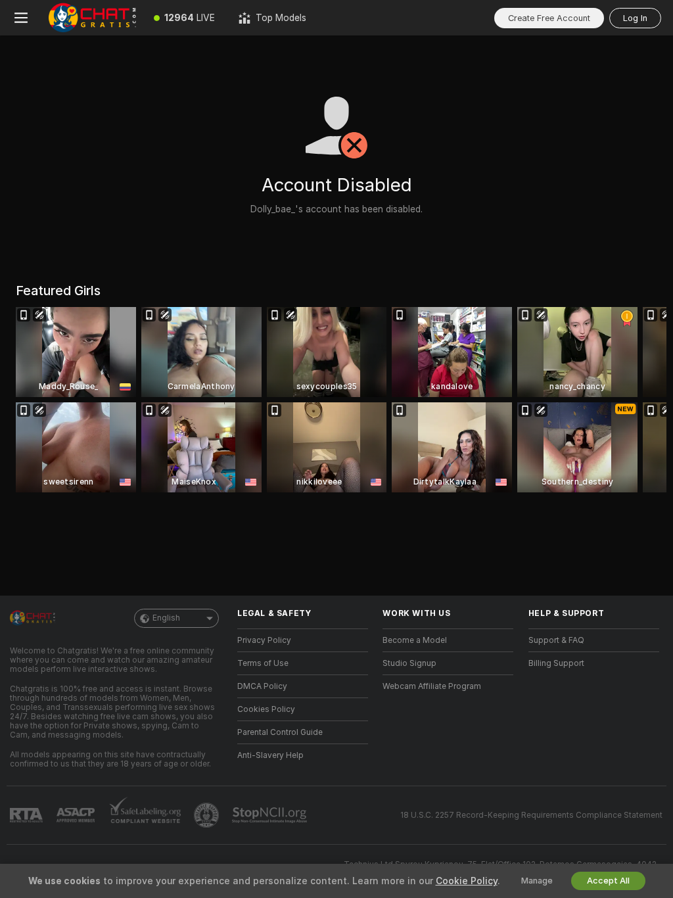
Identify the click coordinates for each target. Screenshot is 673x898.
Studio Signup (409, 663)
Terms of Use (263, 663)
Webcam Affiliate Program (432, 686)
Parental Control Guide (280, 732)
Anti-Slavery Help (270, 755)
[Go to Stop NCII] (271, 815)
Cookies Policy (266, 709)
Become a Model (415, 640)
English (166, 618)
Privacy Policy (264, 640)
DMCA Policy (262, 686)
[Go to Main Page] (92, 17)
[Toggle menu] (21, 17)
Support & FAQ (556, 640)
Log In (635, 18)
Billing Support (556, 663)
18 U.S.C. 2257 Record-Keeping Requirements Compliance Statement (531, 815)
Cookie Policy (467, 881)
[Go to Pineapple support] (207, 815)
